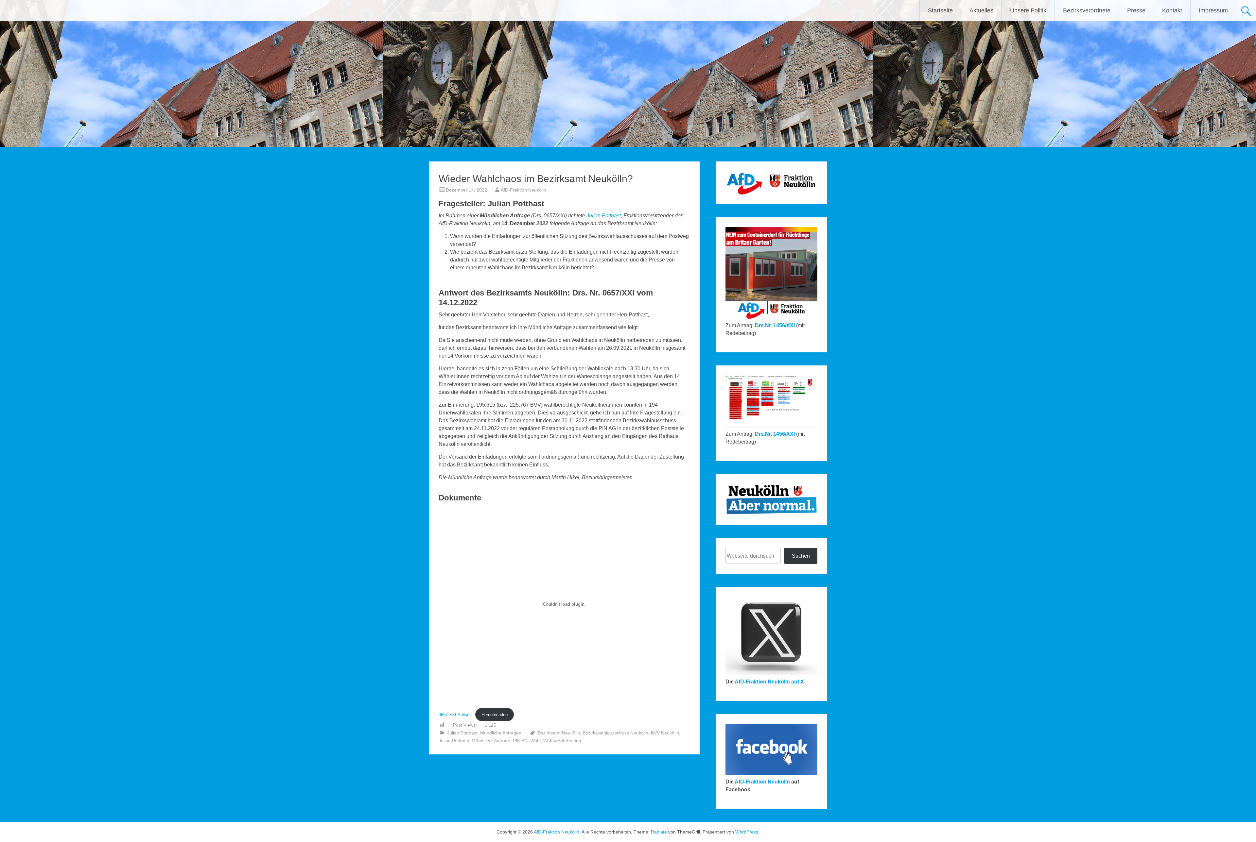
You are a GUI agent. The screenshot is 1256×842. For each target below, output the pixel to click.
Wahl (536, 740)
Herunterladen (494, 714)
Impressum (1213, 10)
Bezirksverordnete (1086, 10)
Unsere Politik (1028, 10)
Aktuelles (981, 10)
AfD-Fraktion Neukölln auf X (769, 681)
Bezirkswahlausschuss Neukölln (615, 732)
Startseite (940, 10)
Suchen (801, 556)
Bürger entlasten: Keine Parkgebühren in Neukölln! (491, 771)
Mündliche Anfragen (500, 732)
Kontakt (1172, 10)
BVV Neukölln (665, 732)
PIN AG (520, 740)
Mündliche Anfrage (491, 740)
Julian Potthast (603, 215)
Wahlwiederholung (562, 740)
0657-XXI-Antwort (455, 714)
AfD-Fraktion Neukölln (523, 190)
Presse (1136, 10)
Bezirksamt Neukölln (559, 732)
